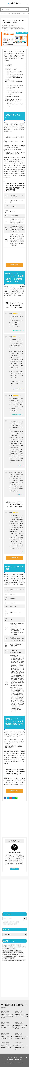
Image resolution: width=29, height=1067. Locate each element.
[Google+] (10, 798)
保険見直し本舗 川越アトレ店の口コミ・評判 (21, 1037)
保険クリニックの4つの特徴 (14, 71)
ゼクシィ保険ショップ (8, 956)
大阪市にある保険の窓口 (19, 956)
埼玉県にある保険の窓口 (17, 27)
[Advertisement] (14, 818)
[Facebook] (5, 798)
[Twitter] (8, 798)
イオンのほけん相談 (7, 952)
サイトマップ (18, 1059)
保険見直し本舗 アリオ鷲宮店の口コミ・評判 (7, 1046)
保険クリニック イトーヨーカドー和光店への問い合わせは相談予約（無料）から (15, 105)
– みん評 (21, 551)
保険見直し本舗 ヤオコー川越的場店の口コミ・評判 (21, 1015)
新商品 (21, 954)
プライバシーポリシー (12, 1057)
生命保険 (21, 952)
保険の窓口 (13, 28)
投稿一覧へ (14, 868)
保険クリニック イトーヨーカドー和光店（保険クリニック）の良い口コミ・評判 (15, 87)
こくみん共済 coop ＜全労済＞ (9, 948)
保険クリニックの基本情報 (12, 96)
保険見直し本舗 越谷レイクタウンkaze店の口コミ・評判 (21, 1027)
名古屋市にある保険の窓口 (9, 958)
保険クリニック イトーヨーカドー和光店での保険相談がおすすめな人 (14, 100)
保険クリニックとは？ (11, 69)
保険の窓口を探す (16, 13)
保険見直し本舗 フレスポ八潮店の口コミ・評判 (7, 1037)
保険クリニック (7, 28)
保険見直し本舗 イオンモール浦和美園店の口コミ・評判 (21, 1047)
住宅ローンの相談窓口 (8, 950)
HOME (4, 13)
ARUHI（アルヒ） (18, 950)
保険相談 (18, 28)
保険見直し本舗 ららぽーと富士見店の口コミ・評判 (7, 1026)
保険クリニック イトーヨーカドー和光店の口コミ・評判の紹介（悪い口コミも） (14, 81)
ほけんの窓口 (17, 945)
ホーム (4, 1057)
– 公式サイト (20, 465)
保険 (9, 13)
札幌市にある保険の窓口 (8, 960)
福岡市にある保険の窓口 (20, 960)
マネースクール (6, 923)
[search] (26, 9)
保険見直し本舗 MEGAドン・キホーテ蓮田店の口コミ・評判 (7, 1016)
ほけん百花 (15, 952)
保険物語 (5, 954)
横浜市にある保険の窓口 (13, 954)
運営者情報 (10, 1059)
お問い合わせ (23, 1057)
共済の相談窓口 (22, 946)
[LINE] (16, 798)
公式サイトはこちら (14, 264)
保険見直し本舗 (14, 923)
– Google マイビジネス (18, 330)
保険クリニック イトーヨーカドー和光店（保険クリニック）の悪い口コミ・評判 (15, 92)
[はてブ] (13, 798)
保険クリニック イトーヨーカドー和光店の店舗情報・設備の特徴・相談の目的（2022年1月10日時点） (15, 76)
